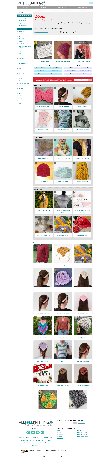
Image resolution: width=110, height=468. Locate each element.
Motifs (20, 81)
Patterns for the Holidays (24, 83)
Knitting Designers (23, 66)
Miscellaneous (22, 76)
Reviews (21, 88)
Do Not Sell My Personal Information (30, 440)
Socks (20, 95)
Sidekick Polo (63, 361)
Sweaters (21, 98)
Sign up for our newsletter (41, 32)
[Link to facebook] (28, 432)
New (34, 243)
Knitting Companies (23, 63)
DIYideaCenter (60, 438)
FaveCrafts (59, 430)
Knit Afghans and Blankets (71, 70)
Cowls (20, 41)
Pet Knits (21, 85)
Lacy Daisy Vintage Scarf (82, 158)
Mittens (20, 78)
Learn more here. (62, 450)
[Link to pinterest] (38, 432)
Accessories (21, 31)
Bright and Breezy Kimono (83, 61)
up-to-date (48, 28)
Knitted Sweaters (55, 73)
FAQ (41, 437)
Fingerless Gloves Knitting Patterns (25, 47)
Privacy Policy (63, 80)
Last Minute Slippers (43, 158)
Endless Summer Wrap (63, 129)
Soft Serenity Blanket (62, 235)
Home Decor (21, 58)
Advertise (27, 437)
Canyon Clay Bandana (83, 385)
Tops (20, 100)
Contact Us (35, 437)
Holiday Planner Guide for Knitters (43, 386)
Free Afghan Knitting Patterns (23, 50)
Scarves (20, 90)
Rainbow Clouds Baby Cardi (63, 158)
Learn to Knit (21, 68)
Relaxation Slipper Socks (43, 235)
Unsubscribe (35, 445)
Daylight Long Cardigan (44, 210)
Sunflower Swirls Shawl (82, 181)
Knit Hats (71, 67)
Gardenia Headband (42, 289)
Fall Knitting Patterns (85, 67)
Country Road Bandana (63, 385)
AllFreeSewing (60, 436)
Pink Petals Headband (43, 313)
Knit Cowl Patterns (23, 20)
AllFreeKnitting (60, 434)
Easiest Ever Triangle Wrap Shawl (63, 211)
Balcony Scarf (78, 411)
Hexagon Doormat (48, 411)
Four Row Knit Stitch (43, 61)
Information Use (69, 80)
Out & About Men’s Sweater (43, 265)
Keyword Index (48, 437)
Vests (20, 105)
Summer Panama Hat (63, 289)
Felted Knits (21, 43)
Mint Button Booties (63, 181)
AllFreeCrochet (60, 432)
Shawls (20, 93)
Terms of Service (45, 443)
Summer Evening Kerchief (63, 265)
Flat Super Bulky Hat (83, 337)
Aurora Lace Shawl (43, 337)
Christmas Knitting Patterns (85, 70)
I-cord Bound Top (63, 337)
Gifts (20, 53)
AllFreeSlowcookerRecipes (83, 434)
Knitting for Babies (23, 25)
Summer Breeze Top (43, 129)
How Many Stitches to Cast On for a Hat (82, 211)
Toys (20, 103)
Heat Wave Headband (83, 361)
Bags (20, 36)
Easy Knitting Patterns (24, 23)
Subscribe (21, 12)
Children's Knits (22, 38)
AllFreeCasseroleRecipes (82, 436)
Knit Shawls (71, 73)
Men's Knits (21, 73)
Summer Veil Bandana (83, 289)
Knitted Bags (40, 73)
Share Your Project (26, 443)
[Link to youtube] (42, 432)
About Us (21, 437)
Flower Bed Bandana (42, 361)
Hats (20, 56)
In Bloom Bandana (83, 313)
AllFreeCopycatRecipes (82, 432)
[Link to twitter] (33, 432)
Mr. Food (79, 430)
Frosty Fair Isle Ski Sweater (82, 129)
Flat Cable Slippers (82, 106)
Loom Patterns (22, 71)
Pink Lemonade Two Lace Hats (44, 106)
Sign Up (90, 79)
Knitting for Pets (85, 73)
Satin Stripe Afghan (82, 235)
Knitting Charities (22, 61)
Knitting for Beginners (23, 18)
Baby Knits (21, 33)
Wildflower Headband (63, 106)
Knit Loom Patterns (55, 70)
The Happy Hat (44, 181)
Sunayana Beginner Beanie (63, 61)
